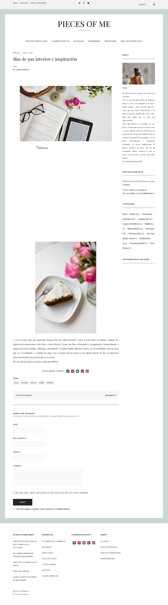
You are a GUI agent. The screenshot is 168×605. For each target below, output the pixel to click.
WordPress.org (108, 558)
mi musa (109, 395)
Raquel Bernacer (50, 576)
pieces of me (84, 23)
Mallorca (149, 223)
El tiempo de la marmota (53, 541)
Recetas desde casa (36, 41)
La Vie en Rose (25, 395)
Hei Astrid (47, 547)
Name (15, 424)
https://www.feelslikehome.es (143, 193)
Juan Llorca (47, 553)
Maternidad (94, 41)
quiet (41, 382)
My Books (24, 3)
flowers (24, 382)
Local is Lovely (49, 558)
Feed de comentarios (110, 553)
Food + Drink (128, 214)
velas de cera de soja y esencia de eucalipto (25, 544)
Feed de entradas (109, 547)
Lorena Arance (22, 70)
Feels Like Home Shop (131, 41)
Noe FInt (46, 570)
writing (50, 382)
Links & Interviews (38, 3)
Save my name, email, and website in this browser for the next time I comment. (51, 492)
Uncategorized (137, 243)
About (15, 3)
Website (16, 452)
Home (33, 382)
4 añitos (25, 571)
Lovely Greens (49, 564)
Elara (15, 591)
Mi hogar (79, 41)
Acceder (104, 541)
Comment (17, 466)
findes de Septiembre (23, 556)
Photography (134, 233)
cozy (16, 382)
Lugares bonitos (61, 41)
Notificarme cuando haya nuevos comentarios (43, 509)
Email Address (20, 438)
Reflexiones (110, 41)
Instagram (143, 219)
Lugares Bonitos (130, 223)
